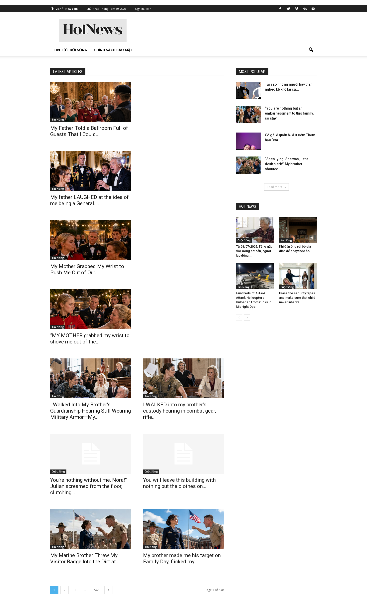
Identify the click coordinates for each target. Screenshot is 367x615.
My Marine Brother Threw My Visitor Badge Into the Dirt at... (85, 558)
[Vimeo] (296, 9)
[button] (311, 50)
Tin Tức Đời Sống (70, 49)
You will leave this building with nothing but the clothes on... (179, 483)
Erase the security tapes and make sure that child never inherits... (297, 297)
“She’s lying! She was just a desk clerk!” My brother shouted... (286, 164)
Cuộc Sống (58, 471)
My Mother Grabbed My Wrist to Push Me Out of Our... (87, 269)
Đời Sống (286, 240)
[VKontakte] (305, 9)
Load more (275, 187)
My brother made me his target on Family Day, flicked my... (182, 558)
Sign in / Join (143, 8)
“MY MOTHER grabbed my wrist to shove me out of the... (90, 338)
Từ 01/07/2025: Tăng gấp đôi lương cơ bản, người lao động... (254, 251)
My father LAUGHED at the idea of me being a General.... (89, 200)
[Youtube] (313, 9)
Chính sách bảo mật (113, 49)
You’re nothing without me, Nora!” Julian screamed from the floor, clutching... (88, 486)
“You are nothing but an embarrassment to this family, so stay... (289, 113)
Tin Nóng (58, 119)
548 (96, 590)
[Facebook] (280, 9)
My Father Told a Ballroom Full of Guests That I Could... (89, 131)
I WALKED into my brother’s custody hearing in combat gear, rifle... (179, 411)
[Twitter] (288, 9)
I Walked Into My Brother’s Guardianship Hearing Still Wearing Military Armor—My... (90, 411)
